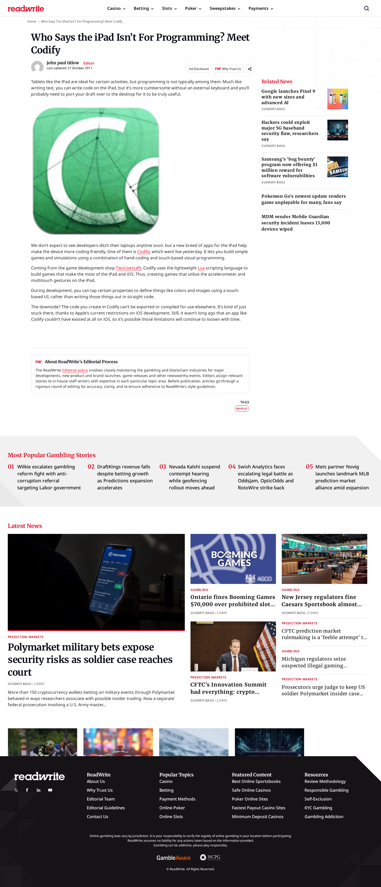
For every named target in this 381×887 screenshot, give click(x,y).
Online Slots (171, 816)
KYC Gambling (318, 808)
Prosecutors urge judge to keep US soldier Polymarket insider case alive (323, 693)
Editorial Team (101, 799)
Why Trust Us (100, 790)
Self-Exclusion (318, 799)
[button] (366, 8)
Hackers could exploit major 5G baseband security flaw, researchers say (290, 131)
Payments (259, 8)
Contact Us (97, 816)
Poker (191, 8)
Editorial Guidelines (106, 808)
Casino (114, 8)
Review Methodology (325, 781)
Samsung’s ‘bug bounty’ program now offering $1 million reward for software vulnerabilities (289, 167)
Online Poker (172, 808)
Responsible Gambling (327, 790)
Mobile (242, 408)
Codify (143, 251)
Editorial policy (75, 370)
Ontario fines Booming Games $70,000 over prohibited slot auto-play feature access (232, 604)
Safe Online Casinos (251, 790)
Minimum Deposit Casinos (258, 816)
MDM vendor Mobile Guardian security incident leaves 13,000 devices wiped (296, 223)
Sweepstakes (223, 8)
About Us (96, 781)
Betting (141, 8)
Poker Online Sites (250, 799)
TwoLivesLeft (128, 268)
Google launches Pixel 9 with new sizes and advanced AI (288, 97)
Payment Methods (177, 799)
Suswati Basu (19, 684)
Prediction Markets (26, 637)
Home (31, 21)
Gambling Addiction (324, 816)
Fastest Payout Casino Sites (258, 808)
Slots (167, 8)
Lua (201, 268)
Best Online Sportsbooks (256, 781)
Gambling (199, 589)
